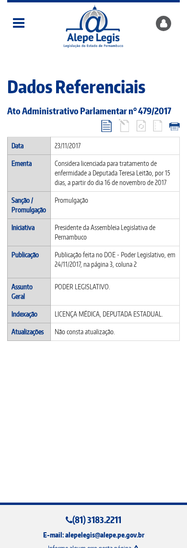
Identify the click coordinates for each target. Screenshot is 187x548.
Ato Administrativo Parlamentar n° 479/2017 (89, 110)
